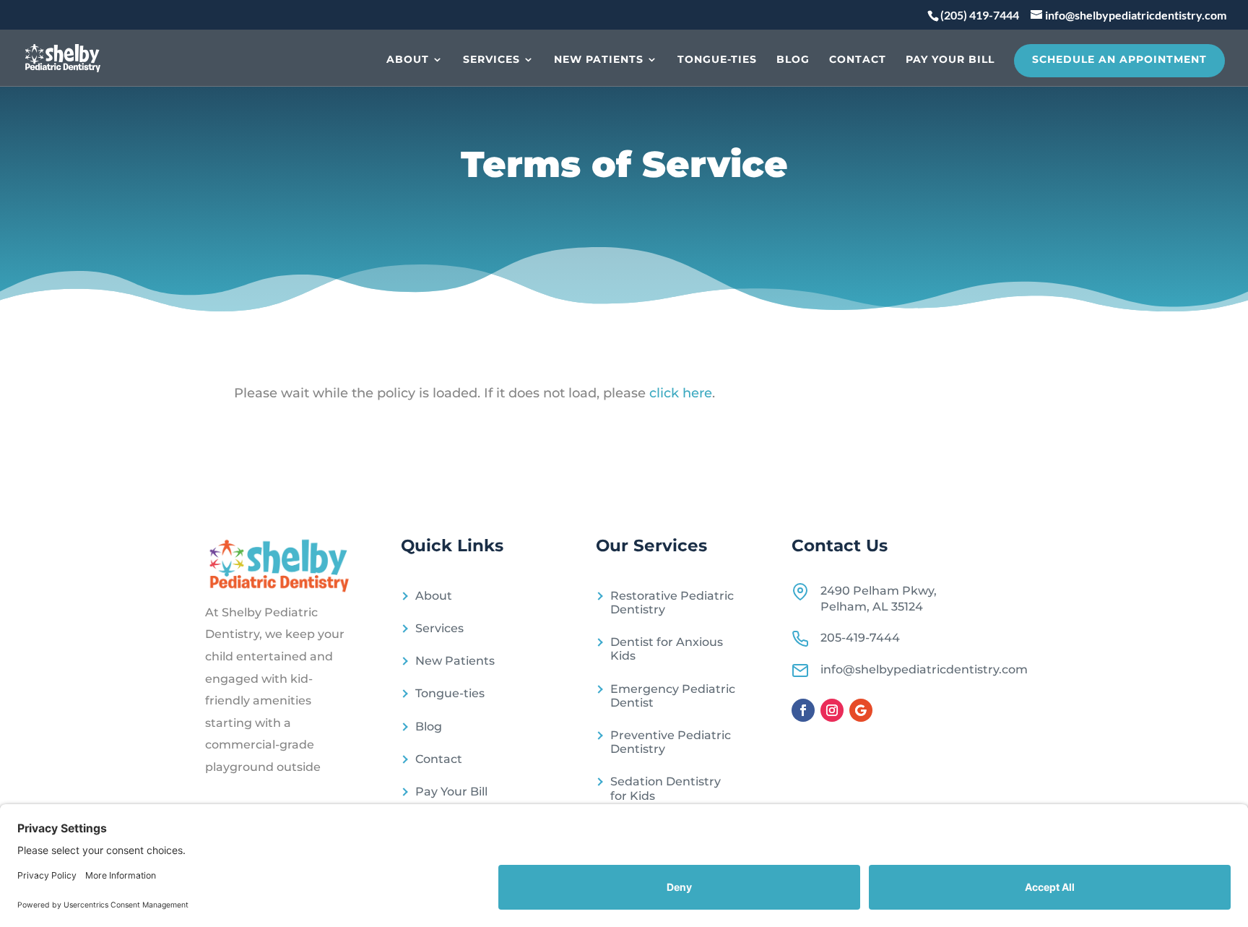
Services (491, 60)
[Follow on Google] (860, 710)
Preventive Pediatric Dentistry (670, 742)
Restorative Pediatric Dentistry (672, 602)
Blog (793, 60)
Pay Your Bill (950, 60)
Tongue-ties (717, 60)
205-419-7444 (860, 637)
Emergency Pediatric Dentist (672, 696)
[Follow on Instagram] (832, 710)
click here (680, 393)
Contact (857, 60)
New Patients (599, 60)
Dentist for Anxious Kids (666, 649)
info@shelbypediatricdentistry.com (924, 669)
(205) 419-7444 (979, 15)
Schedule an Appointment (1119, 59)
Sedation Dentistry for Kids (665, 788)
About (407, 60)
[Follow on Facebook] (803, 710)
